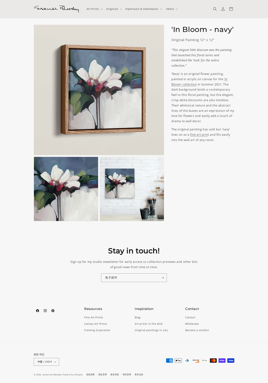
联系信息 (139, 374)
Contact (190, 317)
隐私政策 (102, 374)
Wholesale (192, 323)
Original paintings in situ (151, 330)
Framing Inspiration (97, 330)
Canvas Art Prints (95, 323)
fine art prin (199, 135)
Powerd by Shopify (72, 374)
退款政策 (90, 374)
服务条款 (114, 374)
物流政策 (127, 374)
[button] (94, 9)
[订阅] (163, 277)
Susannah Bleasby (52, 374)
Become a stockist (197, 330)
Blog (137, 317)
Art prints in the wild (148, 323)
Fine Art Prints (93, 317)
